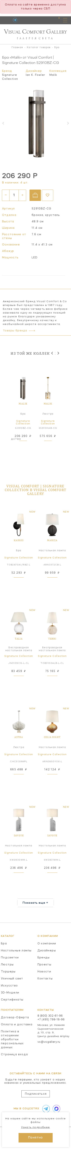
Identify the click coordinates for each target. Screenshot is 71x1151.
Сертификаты (12, 999)
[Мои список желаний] (46, 20)
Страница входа (14, 1054)
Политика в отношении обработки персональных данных (12, 1039)
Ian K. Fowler (35, 75)
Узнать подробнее (35, 1127)
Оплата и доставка (17, 1024)
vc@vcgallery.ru (48, 1042)
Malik (53, 75)
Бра (4, 943)
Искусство (9, 985)
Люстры (7, 964)
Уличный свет (12, 978)
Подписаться (36, 1094)
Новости (44, 971)
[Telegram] (15, 20)
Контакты (45, 978)
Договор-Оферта (15, 1017)
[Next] (58, 353)
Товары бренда (15, 330)
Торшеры (8, 971)
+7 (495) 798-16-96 (51, 1019)
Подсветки (10, 957)
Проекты (44, 964)
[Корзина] (55, 20)
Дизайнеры (46, 950)
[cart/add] (35, 195)
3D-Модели (10, 992)
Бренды (43, 957)
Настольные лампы (16, 950)
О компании (46, 943)
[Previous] (52, 353)
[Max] (56, 1109)
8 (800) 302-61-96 (50, 1016)
